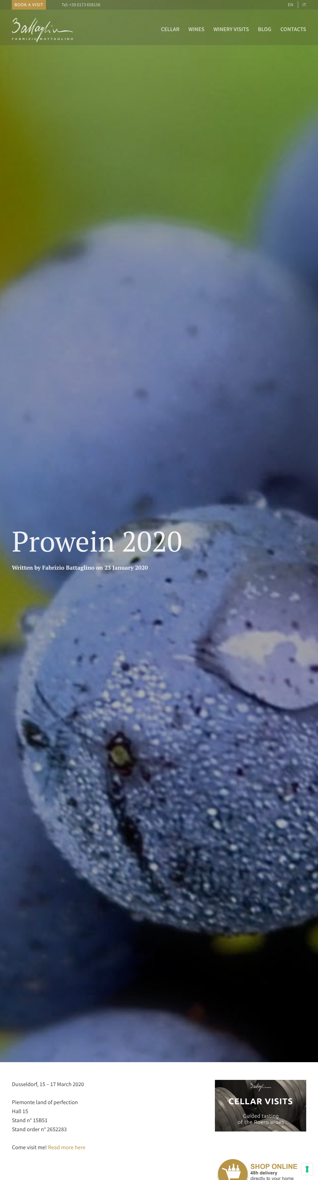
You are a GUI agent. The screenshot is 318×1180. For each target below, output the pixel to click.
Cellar (170, 29)
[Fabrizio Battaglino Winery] (43, 42)
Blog (264, 29)
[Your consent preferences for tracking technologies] (307, 1169)
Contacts (293, 29)
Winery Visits (231, 29)
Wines (197, 29)
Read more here (66, 1147)
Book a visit (28, 4)
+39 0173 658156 (84, 4)
